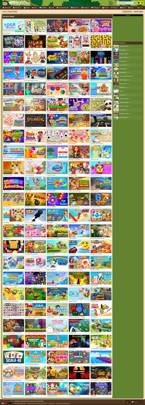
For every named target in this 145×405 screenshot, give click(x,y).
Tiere (131, 7)
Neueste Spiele (138, 11)
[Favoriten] (138, 3)
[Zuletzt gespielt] (142, 3)
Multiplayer (96, 7)
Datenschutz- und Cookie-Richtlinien (37, 403)
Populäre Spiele (127, 11)
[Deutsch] (127, 401)
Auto (35, 7)
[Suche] (134, 3)
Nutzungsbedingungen (20, 403)
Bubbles (43, 7)
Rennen (115, 7)
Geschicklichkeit (64, 7)
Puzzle (106, 7)
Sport (124, 7)
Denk (52, 7)
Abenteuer (18, 7)
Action (28, 7)
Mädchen (76, 7)
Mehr (139, 7)
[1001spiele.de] (16, 3)
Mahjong (86, 7)
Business (135, 402)
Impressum (52, 403)
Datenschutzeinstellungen (63, 403)
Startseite (7, 7)
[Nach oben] (142, 401)
